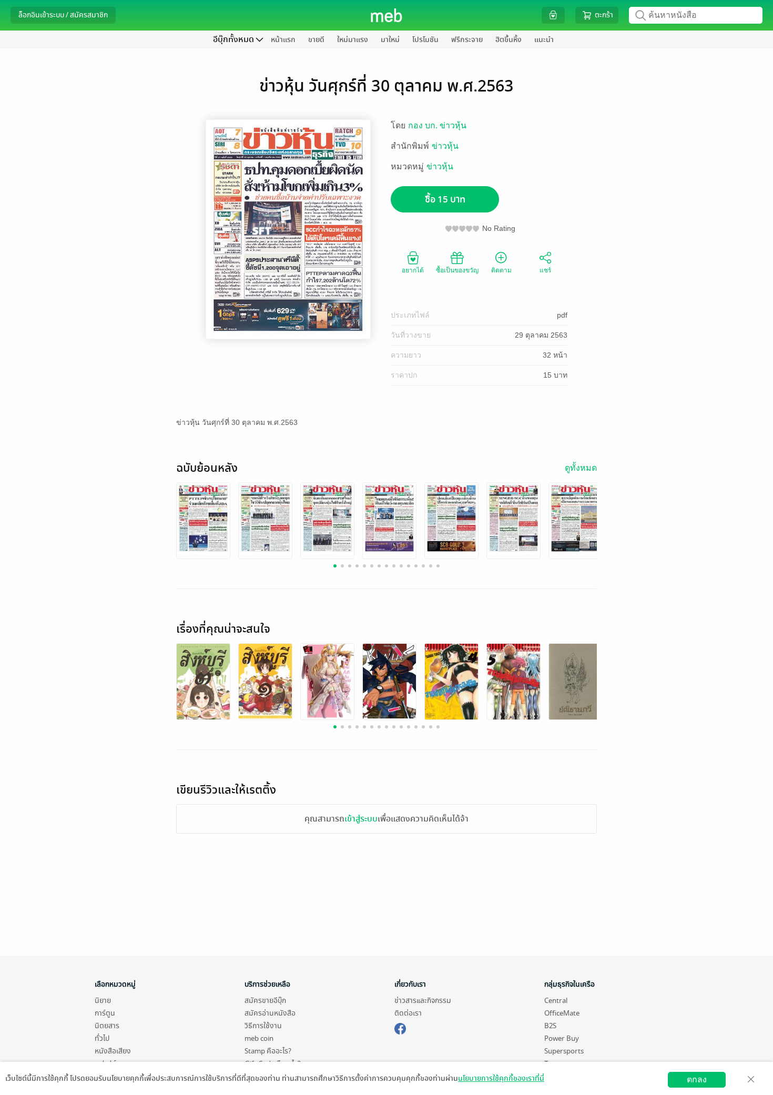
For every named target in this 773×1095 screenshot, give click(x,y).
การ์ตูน (105, 1013)
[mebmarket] (400, 1027)
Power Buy (561, 1038)
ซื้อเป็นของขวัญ (457, 270)
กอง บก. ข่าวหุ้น (437, 125)
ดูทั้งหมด (581, 467)
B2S (550, 1025)
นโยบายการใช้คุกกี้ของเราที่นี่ (501, 1078)
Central (555, 1000)
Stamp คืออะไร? (268, 1051)
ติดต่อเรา (408, 1013)
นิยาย (103, 1000)
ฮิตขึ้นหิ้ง (508, 39)
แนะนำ (544, 39)
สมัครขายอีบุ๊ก (265, 1000)
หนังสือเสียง (113, 1051)
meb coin (259, 1038)
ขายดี (316, 39)
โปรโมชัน (425, 39)
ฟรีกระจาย (467, 39)
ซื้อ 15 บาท (445, 199)
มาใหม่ (390, 39)
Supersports (564, 1051)
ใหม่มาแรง (352, 39)
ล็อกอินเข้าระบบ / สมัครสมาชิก (63, 15)
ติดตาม (501, 270)
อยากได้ (413, 270)
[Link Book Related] (203, 681)
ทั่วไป (102, 1038)
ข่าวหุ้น (445, 145)
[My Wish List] (553, 15)
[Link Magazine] (203, 517)
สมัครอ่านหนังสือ (270, 1013)
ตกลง (697, 1079)
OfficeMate (561, 1013)
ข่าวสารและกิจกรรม (422, 1000)
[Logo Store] (386, 15)
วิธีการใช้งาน (263, 1025)
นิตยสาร (107, 1025)
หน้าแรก (283, 39)
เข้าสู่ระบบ (361, 819)
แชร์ (545, 270)
